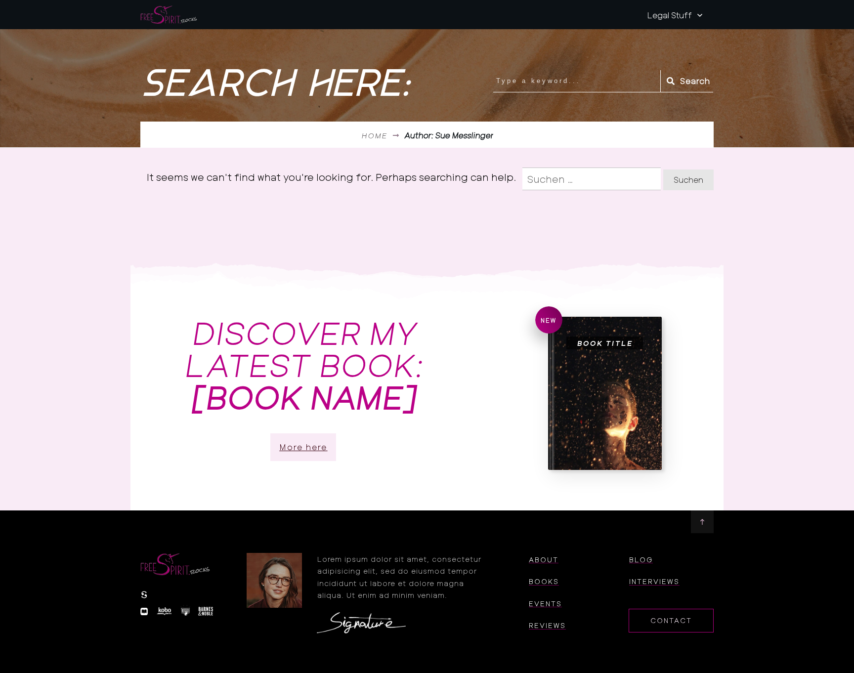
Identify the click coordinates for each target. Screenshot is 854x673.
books (544, 581)
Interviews (654, 581)
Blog (641, 559)
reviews (547, 625)
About (543, 559)
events (545, 603)
